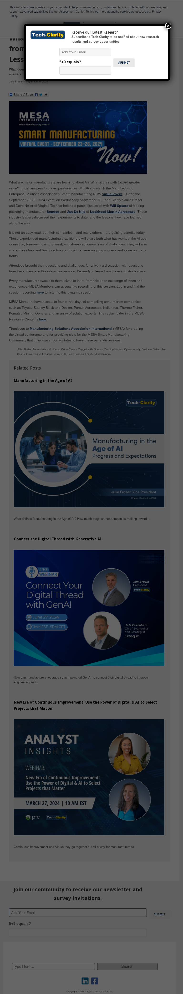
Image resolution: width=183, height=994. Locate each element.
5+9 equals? (70, 62)
